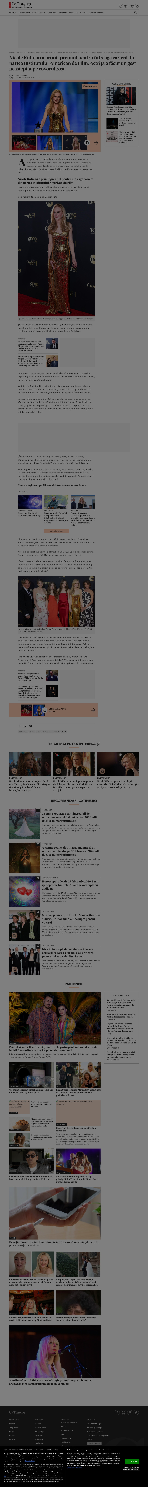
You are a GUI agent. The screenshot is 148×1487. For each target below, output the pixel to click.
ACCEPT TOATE (132, 1462)
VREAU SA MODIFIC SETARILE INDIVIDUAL (131, 1469)
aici (5, 1476)
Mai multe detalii (30, 1461)
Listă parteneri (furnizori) (74, 1468)
